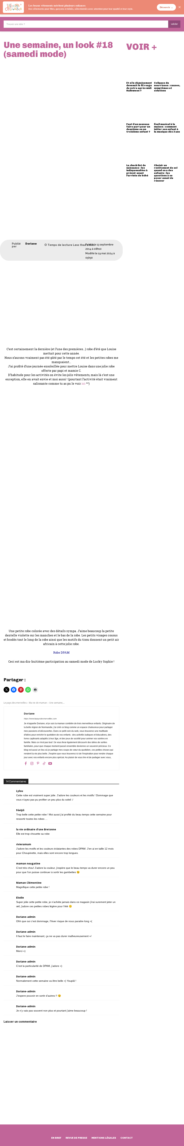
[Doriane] (8, 245)
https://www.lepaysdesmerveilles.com (40, 719)
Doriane (31, 243)
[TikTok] (44, 763)
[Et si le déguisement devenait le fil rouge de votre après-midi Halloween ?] (139, 67)
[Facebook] (25, 763)
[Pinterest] (38, 763)
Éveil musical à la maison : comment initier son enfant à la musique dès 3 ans (167, 128)
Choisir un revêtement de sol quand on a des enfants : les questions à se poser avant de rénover (165, 173)
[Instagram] (32, 763)
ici (83, 383)
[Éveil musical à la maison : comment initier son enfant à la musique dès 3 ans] (167, 108)
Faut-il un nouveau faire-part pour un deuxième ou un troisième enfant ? (138, 128)
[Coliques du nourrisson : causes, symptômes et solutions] (167, 67)
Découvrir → (166, 7)
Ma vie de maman (38, 702)
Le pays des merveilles (15, 702)
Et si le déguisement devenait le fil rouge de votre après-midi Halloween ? (139, 87)
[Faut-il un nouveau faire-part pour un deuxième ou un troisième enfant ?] (139, 108)
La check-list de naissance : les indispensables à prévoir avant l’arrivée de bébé (137, 170)
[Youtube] (50, 763)
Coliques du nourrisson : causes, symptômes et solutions (167, 87)
